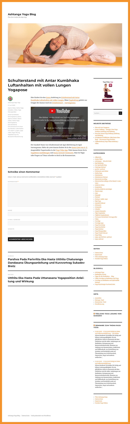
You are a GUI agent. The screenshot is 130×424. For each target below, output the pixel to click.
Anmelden (98, 298)
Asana (48, 97)
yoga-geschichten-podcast (103, 237)
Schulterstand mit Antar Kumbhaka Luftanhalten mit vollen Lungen (15, 128)
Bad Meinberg (99, 163)
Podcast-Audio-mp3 (101, 199)
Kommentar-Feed (100, 302)
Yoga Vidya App (62, 150)
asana (19, 116)
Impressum (98, 255)
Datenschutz (99, 253)
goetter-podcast (100, 169)
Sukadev (10, 110)
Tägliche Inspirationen (102, 215)
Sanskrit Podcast (100, 203)
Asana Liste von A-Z (79, 147)
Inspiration (98, 187)
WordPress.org (99, 304)
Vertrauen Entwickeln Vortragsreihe (106, 217)
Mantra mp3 (98, 191)
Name (10, 210)
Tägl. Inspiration (100, 213)
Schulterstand (12, 124)
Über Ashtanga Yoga (101, 257)
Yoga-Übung (16, 132)
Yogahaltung (74, 100)
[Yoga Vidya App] (108, 91)
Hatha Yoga (19, 108)
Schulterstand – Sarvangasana (63, 103)
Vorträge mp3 (99, 223)
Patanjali (97, 195)
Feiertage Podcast (100, 167)
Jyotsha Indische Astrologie (103, 189)
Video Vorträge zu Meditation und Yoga (107, 278)
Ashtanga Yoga (99, 272)
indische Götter (99, 185)
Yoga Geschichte (100, 227)
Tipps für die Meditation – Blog (104, 276)
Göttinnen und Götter (101, 171)
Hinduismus (99, 175)
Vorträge (97, 221)
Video (16, 110)
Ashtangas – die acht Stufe (103, 161)
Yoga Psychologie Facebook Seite (105, 284)
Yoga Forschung (100, 225)
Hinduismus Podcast (101, 177)
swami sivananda (100, 211)
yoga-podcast (99, 239)
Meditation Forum (100, 274)
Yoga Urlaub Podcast (101, 233)
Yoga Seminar (99, 229)
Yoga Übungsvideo (100, 231)
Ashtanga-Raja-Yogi (14, 102)
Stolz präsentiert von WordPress (41, 415)
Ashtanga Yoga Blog (22, 14)
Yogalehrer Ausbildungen (40, 153)
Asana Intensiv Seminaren (63, 153)
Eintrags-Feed (99, 300)
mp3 (96, 193)
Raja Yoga (98, 201)
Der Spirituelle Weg (101, 165)
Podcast (97, 197)
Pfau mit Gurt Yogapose (102, 127)
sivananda (98, 207)
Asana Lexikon (12, 118)
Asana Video (12, 108)
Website (11, 229)
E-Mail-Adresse (14, 219)
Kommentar (13, 181)
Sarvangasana (12, 122)
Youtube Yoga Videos (101, 259)
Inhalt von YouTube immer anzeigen (60, 128)
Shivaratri (98, 205)
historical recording (101, 179)
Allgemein (98, 157)
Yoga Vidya (98, 235)
